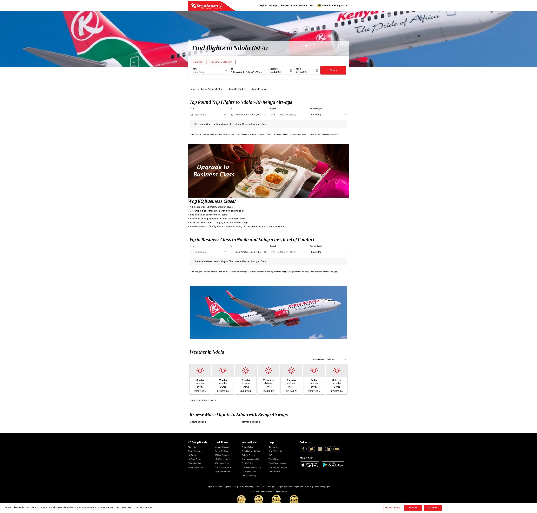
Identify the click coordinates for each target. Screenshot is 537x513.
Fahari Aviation (194, 463)
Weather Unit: (318, 359)
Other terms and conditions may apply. (324, 134)
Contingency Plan (249, 471)
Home (193, 89)
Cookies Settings (392, 507)
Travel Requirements (277, 463)
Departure (274, 69)
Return (298, 69)
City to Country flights (322, 487)
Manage (273, 5)
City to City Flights (268, 487)
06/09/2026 (301, 72)
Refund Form (274, 471)
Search (333, 70)
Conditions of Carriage (251, 451)
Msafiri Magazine (195, 467)
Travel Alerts (273, 459)
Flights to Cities (230, 487)
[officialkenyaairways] (320, 449)
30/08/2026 (275, 72)
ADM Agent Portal (222, 463)
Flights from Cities (285, 487)
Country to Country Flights (249, 487)
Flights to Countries (214, 487)
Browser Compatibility (251, 459)
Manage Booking (222, 447)
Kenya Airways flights (211, 89)
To (232, 69)
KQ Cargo (192, 455)
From (194, 69)
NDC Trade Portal (222, 459)
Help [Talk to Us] (275, 451)
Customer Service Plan (251, 467)
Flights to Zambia (236, 89)
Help (312, 5)
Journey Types (316, 109)
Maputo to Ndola (198, 421)
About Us (284, 5)
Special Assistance (223, 467)
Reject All (413, 507)
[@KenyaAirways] (311, 449)
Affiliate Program (222, 455)
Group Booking (221, 451)
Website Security (248, 455)
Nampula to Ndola (251, 421)
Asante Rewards (299, 5)
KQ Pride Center (194, 459)
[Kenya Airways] (303, 449)
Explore (263, 5)
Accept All (432, 507)
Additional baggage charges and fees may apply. (292, 134)
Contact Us (273, 447)
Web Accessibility (249, 475)
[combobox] (208, 72)
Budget (273, 109)
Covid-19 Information (277, 467)
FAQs (270, 455)
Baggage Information (224, 471)
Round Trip (197, 62)
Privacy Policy (247, 447)
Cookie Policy (247, 463)
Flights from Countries (302, 487)
